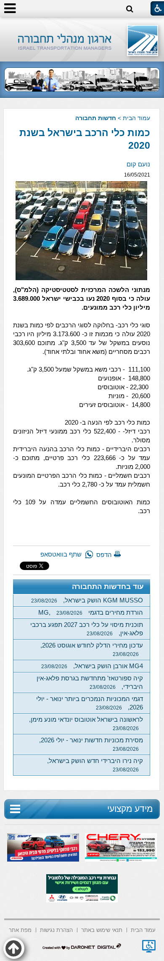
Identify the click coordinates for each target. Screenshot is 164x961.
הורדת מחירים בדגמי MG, (90, 612)
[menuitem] (143, 929)
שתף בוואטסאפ (61, 554)
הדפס (104, 554)
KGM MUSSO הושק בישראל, (87, 600)
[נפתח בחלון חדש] (149, 946)
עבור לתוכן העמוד (82, 25)
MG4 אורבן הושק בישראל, (92, 665)
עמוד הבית (136, 118)
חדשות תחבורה (95, 118)
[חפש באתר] (129, 9)
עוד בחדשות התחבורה (108, 587)
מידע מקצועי (130, 809)
